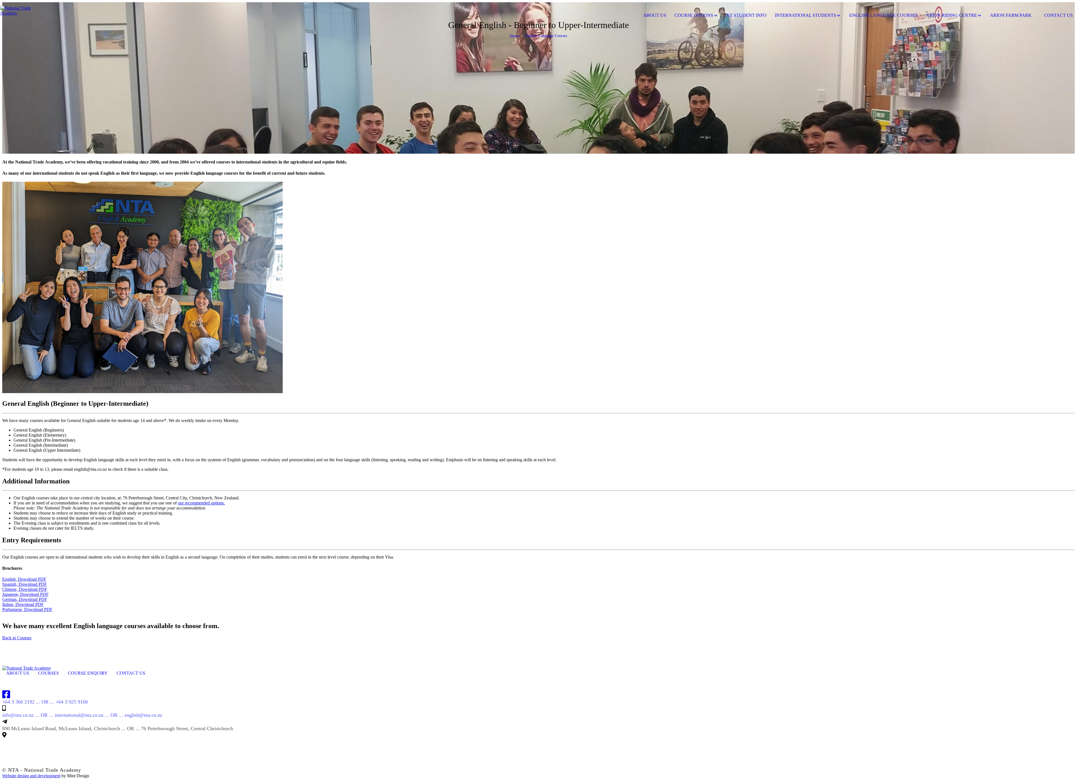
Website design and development (31, 775)
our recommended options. (201, 503)
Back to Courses (16, 637)
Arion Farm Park (1011, 15)
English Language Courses (883, 15)
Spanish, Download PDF (24, 584)
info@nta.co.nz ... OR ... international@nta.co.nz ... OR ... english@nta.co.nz (82, 715)
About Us (654, 15)
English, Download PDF (24, 579)
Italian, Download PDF (23, 604)
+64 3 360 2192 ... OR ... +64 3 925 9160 (45, 702)
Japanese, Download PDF (25, 594)
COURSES (48, 673)
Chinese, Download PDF (24, 589)
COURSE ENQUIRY (88, 673)
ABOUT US (17, 673)
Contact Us (131, 673)
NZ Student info (746, 15)
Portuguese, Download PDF (27, 609)
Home (514, 36)
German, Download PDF (24, 599)
